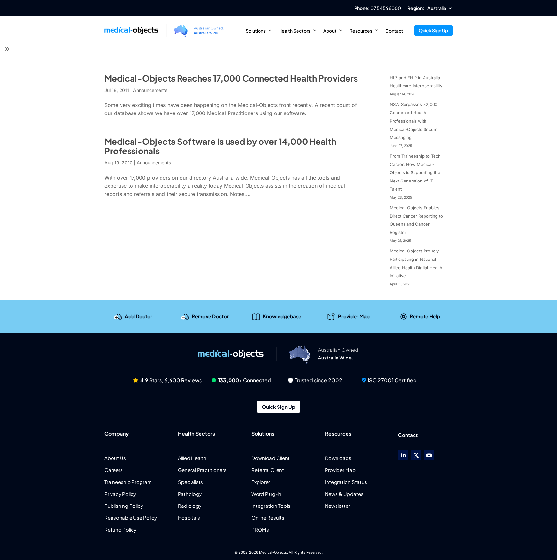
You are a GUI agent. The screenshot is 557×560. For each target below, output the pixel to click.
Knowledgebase (282, 316)
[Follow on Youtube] (429, 455)
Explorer (260, 482)
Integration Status (346, 482)
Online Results (267, 518)
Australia (436, 8)
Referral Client (267, 470)
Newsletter (337, 506)
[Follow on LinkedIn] (403, 455)
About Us (115, 458)
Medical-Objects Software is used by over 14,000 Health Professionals (220, 146)
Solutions (256, 31)
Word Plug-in (266, 494)
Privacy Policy (120, 494)
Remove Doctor (210, 316)
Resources (360, 31)
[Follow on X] (416, 455)
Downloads (338, 458)
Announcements (150, 90)
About (330, 31)
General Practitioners (202, 470)
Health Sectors (294, 31)
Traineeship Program (128, 482)
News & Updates (344, 494)
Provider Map (354, 316)
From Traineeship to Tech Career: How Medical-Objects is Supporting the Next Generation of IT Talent (415, 172)
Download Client (270, 458)
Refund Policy (120, 529)
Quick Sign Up (433, 30)
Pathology (190, 494)
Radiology (189, 506)
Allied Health (192, 458)
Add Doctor (138, 316)
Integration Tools (270, 506)
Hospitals (189, 518)
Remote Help (425, 316)
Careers (113, 470)
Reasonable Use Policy (130, 518)
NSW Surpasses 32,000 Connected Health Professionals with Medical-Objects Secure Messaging (414, 121)
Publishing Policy (123, 506)
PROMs (260, 529)
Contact (394, 31)
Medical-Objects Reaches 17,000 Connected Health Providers (231, 78)
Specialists (190, 482)
